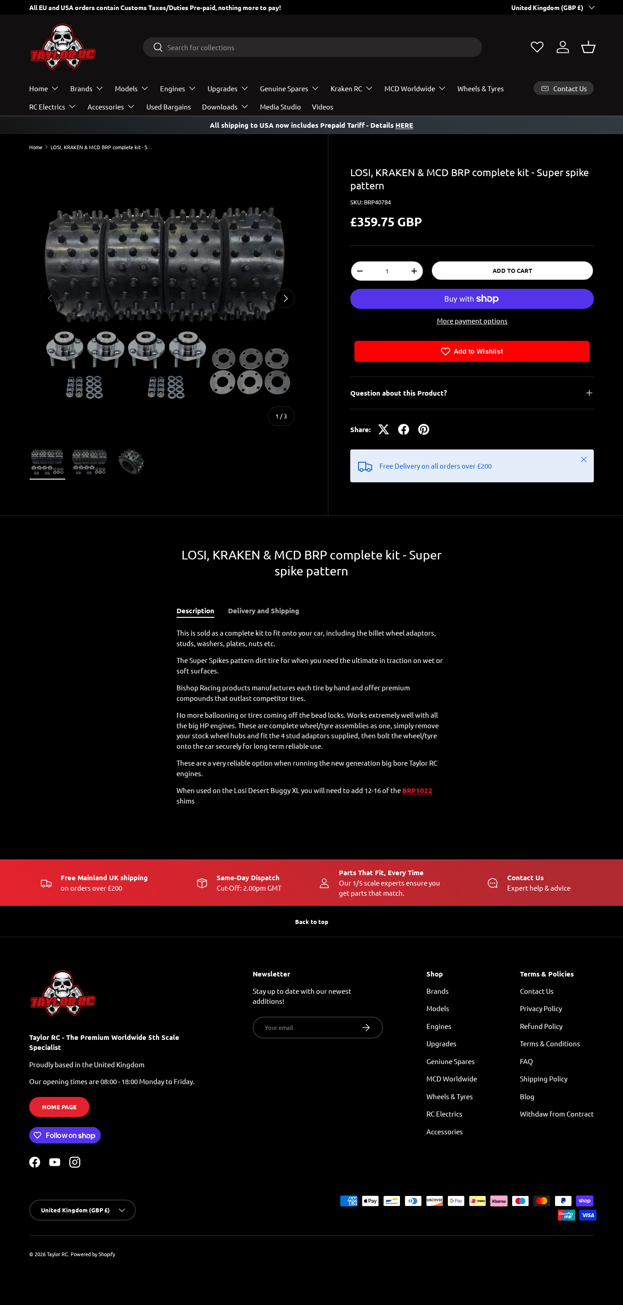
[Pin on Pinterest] (424, 429)
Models (126, 88)
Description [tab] (195, 610)
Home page (59, 1107)
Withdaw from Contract (557, 1113)
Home (38, 88)
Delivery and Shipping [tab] (263, 610)
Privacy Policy (541, 1008)
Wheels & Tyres (480, 88)
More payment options (472, 320)
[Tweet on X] (384, 429)
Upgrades (223, 88)
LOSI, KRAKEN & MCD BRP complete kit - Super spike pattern (102, 147)
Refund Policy (541, 1026)
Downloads (220, 106)
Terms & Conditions (550, 1043)
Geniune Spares (450, 1061)
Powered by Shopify (93, 1254)
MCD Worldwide (409, 88)
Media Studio (280, 106)
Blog (527, 1096)
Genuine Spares (284, 88)
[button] (588, 47)
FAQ (526, 1061)
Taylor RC (57, 1254)
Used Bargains (168, 106)
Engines (172, 88)
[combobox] (312, 47)
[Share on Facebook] (404, 429)
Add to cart (512, 270)
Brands (81, 88)
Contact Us (537, 991)
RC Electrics (47, 106)
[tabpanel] (311, 717)
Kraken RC (346, 88)
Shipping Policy (543, 1078)
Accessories (106, 106)
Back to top (311, 921)
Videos (322, 106)
